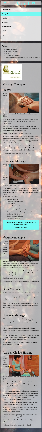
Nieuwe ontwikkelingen (12, 49)
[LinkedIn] (23, 3)
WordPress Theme (13, 430)
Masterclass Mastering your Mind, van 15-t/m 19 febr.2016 (23, 57)
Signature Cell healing (12, 51)
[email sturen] (33, 3)
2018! (7, 53)
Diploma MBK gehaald (12, 55)
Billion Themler (28, 430)
